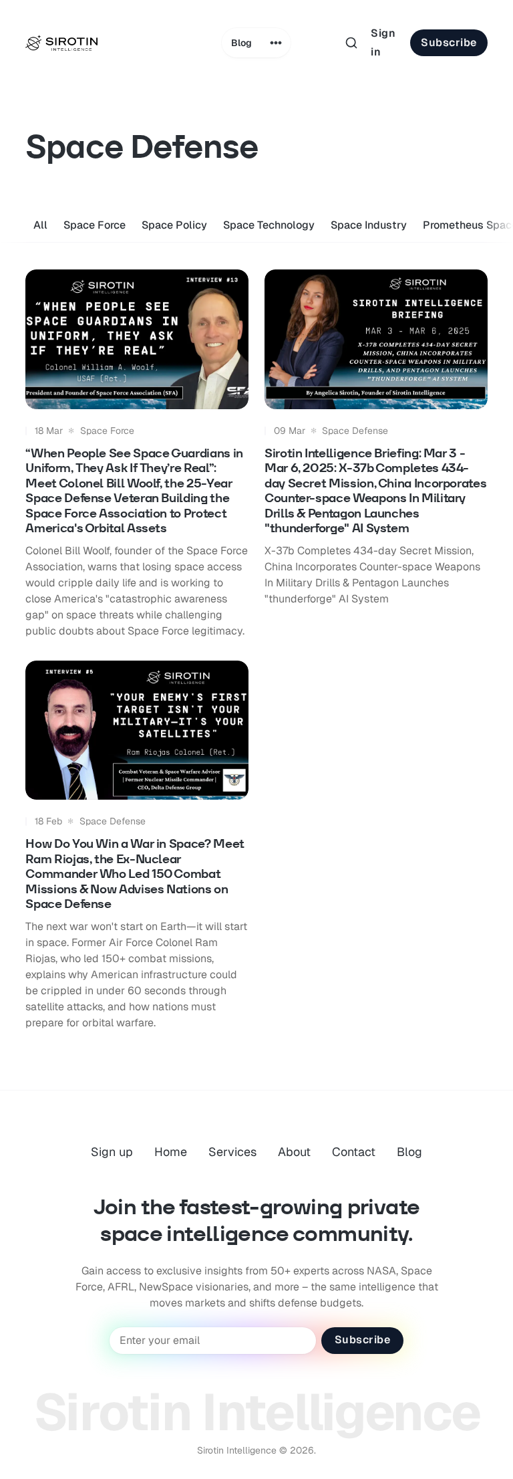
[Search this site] (351, 43)
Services (232, 1151)
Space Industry (369, 225)
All (40, 225)
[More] (276, 43)
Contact (353, 1151)
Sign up (112, 1151)
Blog (241, 43)
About (294, 1151)
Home (170, 1151)
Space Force (94, 225)
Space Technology (269, 225)
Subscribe (449, 42)
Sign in (383, 42)
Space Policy (174, 225)
